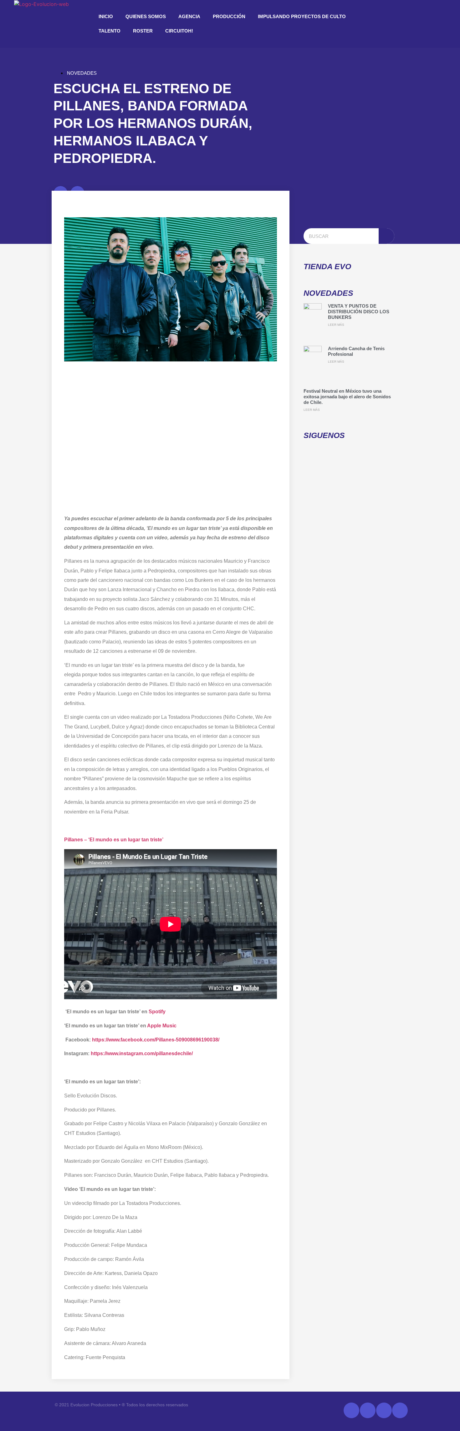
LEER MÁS (336, 324)
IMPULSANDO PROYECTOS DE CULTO (302, 16)
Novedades (82, 73)
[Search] (386, 236)
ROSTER (143, 30)
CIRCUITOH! (179, 30)
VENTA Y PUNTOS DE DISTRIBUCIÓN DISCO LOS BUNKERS (358, 311)
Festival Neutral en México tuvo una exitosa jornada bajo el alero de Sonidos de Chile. (347, 396)
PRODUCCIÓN (229, 16)
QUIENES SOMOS (145, 16)
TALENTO (109, 30)
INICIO (106, 16)
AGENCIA (189, 16)
